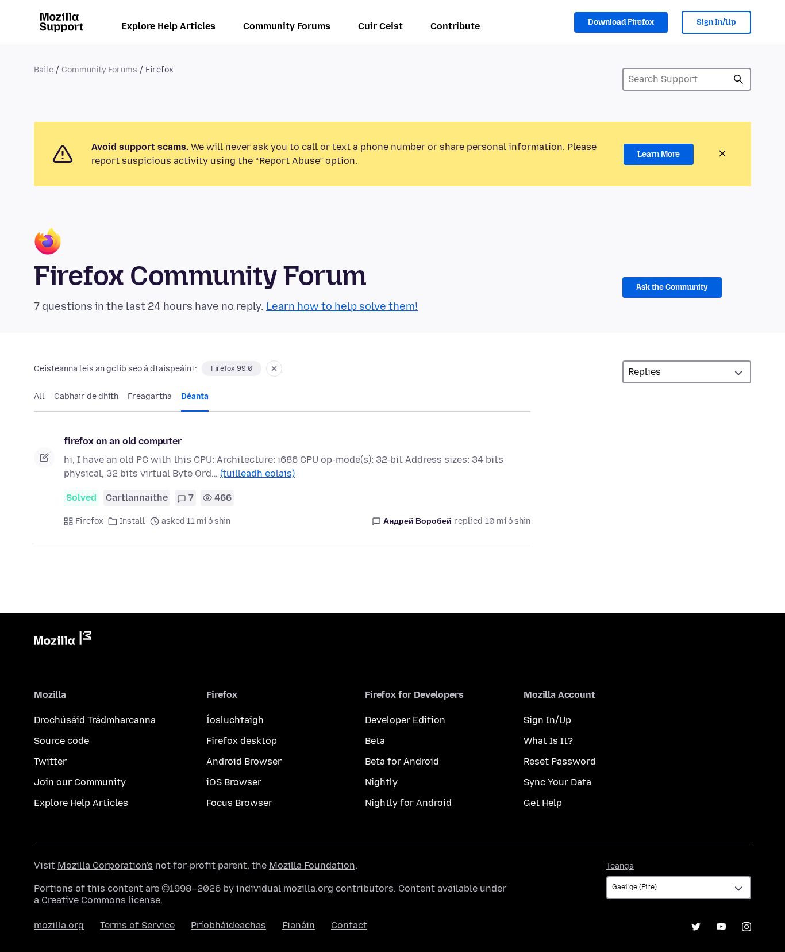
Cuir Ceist (380, 26)
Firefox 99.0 (231, 368)
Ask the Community (672, 287)
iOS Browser (233, 782)
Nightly (381, 782)
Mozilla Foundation (312, 865)
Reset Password (560, 761)
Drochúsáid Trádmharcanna (95, 720)
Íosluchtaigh (235, 720)
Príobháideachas (228, 925)
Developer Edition (405, 720)
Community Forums (286, 26)
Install (132, 521)
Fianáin (298, 925)
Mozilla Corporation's (105, 865)
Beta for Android (402, 761)
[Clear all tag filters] (274, 368)
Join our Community (80, 782)
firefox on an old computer (123, 441)
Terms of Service (137, 925)
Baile (43, 70)
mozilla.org (59, 925)
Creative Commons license (100, 900)
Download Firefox (621, 22)
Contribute (455, 26)
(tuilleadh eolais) (257, 473)
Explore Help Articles (168, 26)
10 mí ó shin (507, 521)
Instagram (746, 926)
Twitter (50, 761)
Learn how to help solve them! (342, 306)
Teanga (620, 866)
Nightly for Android (408, 802)
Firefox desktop (241, 740)
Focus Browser (239, 802)
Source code (61, 740)
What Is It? (548, 740)
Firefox (89, 521)
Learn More (658, 154)
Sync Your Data (557, 782)
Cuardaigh (738, 79)
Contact (349, 925)
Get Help (543, 802)
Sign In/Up (716, 22)
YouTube (721, 926)
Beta (375, 740)
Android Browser (244, 761)
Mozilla (62, 640)
